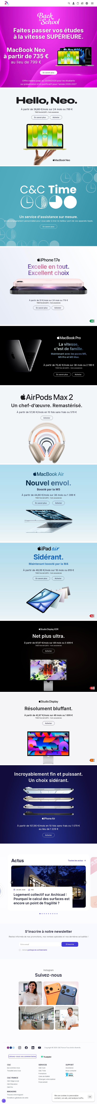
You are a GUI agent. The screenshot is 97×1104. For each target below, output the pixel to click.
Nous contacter (71, 1071)
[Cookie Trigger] (4, 1101)
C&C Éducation (12, 1084)
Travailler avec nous (14, 1071)
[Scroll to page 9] (57, 913)
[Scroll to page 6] (51, 913)
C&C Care (42, 1068)
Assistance (69, 1068)
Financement (43, 1082)
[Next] (84, 882)
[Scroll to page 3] (44, 913)
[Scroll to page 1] (39, 913)
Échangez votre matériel (47, 1079)
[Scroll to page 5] (48, 913)
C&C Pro (10, 1087)
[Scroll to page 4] (46, 913)
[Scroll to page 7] (53, 913)
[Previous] (12, 882)
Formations (42, 1073)
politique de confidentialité (37, 950)
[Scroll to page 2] (42, 913)
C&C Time (42, 1071)
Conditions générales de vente (17, 1098)
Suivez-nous (48, 975)
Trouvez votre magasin (15, 1095)
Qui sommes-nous (13, 1068)
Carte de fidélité (44, 1076)
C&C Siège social (13, 1081)
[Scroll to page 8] (55, 913)
